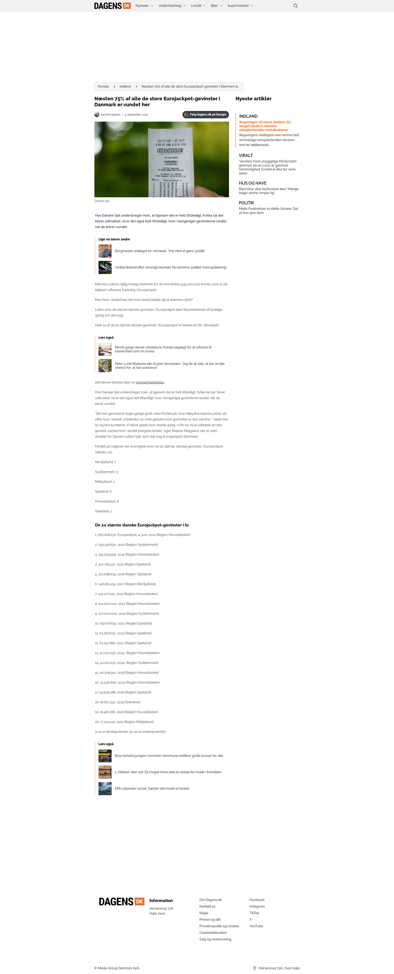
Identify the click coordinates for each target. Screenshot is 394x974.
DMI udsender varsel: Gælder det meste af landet (152, 788)
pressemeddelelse (150, 382)
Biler (214, 6)
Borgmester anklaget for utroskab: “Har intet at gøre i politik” (160, 251)
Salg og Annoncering (215, 939)
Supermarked (238, 6)
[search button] (295, 6)
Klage (203, 913)
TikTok (254, 913)
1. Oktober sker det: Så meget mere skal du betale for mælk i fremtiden (168, 772)
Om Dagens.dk (210, 900)
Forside (103, 86)
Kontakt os (207, 906)
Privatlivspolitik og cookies (219, 926)
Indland (125, 86)
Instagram (257, 906)
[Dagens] (112, 5)
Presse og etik (210, 919)
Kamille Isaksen (110, 114)
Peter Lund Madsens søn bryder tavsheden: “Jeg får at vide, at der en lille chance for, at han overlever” (169, 366)
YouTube (256, 926)
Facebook (257, 900)
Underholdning (170, 6)
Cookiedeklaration (213, 933)
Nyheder (142, 6)
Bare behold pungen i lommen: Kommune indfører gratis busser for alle (169, 756)
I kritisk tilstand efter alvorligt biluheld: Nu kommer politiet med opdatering (170, 267)
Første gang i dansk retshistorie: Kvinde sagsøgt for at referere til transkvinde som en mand (163, 349)
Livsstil (196, 6)
